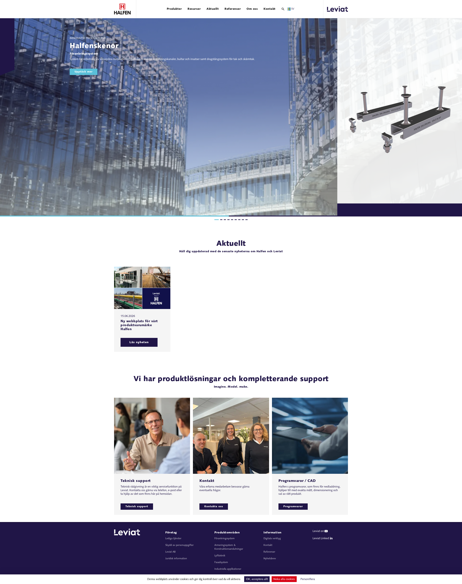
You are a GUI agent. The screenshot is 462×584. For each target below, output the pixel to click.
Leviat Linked (321, 538)
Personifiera (307, 579)
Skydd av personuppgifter (179, 545)
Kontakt (267, 545)
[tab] (216, 219)
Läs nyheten (139, 342)
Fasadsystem (221, 562)
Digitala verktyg (272, 538)
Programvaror (293, 506)
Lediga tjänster (173, 538)
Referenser (269, 552)
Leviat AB (170, 552)
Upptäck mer (84, 71)
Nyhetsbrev (269, 558)
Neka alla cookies (284, 579)
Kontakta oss (213, 506)
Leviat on (318, 531)
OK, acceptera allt (257, 579)
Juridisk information (176, 558)
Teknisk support (136, 506)
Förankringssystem (224, 538)
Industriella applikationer (227, 569)
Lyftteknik (219, 555)
